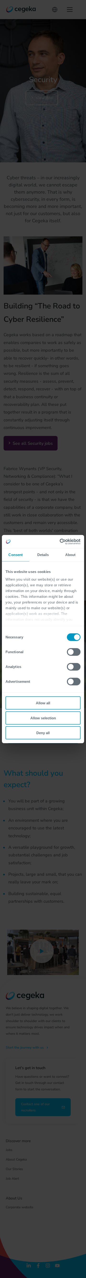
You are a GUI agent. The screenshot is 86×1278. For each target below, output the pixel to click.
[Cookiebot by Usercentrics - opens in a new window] (61, 541)
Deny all (43, 733)
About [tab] (70, 555)
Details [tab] (43, 555)
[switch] (74, 652)
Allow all (43, 703)
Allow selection (43, 718)
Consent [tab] (15, 555)
